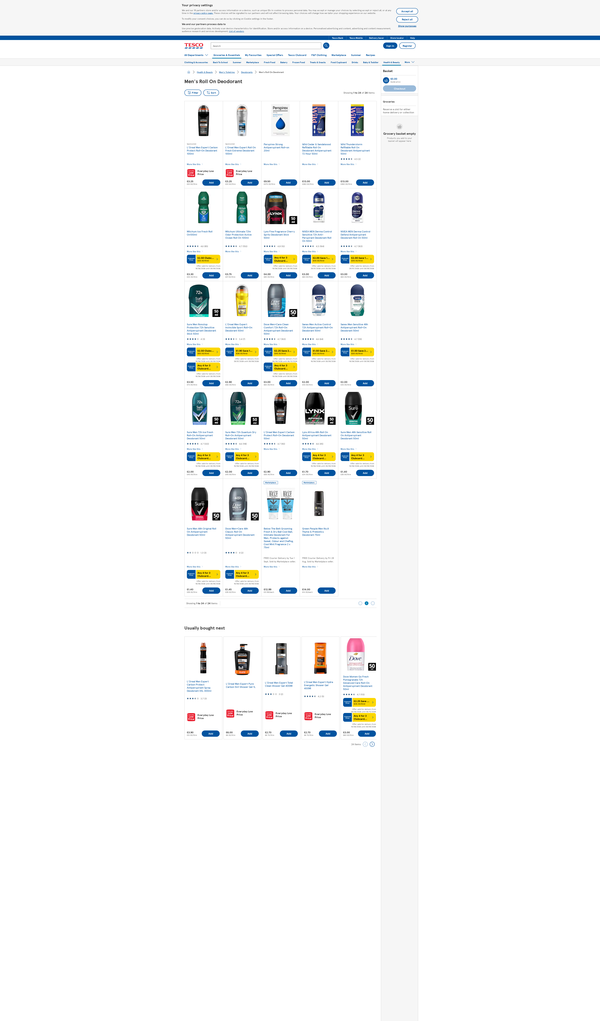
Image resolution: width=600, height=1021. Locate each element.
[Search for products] (326, 46)
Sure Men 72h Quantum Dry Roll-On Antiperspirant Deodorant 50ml (240, 435)
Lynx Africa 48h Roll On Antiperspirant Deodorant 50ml (316, 435)
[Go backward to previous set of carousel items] (365, 744)
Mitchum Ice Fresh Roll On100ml (199, 233)
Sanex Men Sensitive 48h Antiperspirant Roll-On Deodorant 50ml (354, 327)
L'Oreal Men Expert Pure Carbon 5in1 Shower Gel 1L (240, 685)
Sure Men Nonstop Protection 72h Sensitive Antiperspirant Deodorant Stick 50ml (201, 328)
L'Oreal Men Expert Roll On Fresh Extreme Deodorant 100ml (240, 150)
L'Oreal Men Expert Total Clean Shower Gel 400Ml (279, 684)
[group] (203, 688)
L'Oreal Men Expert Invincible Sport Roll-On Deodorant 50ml (238, 327)
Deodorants (247, 72)
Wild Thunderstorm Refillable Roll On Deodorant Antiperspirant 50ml (355, 148)
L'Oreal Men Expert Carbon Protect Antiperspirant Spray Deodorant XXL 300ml (199, 686)
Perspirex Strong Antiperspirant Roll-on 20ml (276, 147)
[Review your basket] (386, 80)
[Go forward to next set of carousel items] (372, 744)
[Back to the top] (301, 615)
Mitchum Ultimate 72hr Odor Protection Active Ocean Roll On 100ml (238, 234)
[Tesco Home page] (193, 46)
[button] (337, 38)
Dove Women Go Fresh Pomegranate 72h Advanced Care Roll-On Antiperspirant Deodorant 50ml (357, 683)
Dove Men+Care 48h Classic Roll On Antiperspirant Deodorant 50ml (240, 533)
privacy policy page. (203, 13)
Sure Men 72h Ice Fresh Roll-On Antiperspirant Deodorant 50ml (200, 435)
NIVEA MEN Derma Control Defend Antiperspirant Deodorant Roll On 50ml (355, 234)
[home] (188, 72)
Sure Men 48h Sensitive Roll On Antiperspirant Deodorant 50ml (356, 435)
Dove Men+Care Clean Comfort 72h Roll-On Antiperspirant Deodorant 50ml (278, 328)
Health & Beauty (205, 72)
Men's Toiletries (227, 72)
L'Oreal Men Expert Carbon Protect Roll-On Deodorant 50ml (279, 435)
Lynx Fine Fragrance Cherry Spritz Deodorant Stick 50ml (279, 234)
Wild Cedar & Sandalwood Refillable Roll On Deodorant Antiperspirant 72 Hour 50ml (316, 148)
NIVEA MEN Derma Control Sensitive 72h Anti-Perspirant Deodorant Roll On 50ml (317, 236)
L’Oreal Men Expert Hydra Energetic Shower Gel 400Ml (318, 685)
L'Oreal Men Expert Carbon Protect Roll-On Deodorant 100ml (202, 150)
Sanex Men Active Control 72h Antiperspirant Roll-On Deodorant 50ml (317, 327)
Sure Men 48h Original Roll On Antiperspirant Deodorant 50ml (201, 532)
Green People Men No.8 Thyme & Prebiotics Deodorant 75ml (315, 532)
